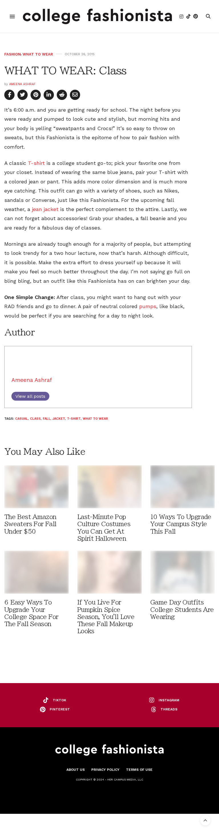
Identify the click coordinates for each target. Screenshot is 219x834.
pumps (147, 306)
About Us (75, 770)
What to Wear (38, 54)
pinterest (60, 709)
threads (169, 709)
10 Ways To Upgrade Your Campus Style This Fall (180, 524)
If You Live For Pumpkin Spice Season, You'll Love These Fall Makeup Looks (105, 616)
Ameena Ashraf (22, 84)
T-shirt (36, 163)
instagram (169, 700)
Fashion (12, 54)
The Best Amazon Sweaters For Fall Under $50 (30, 524)
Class (35, 419)
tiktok (59, 700)
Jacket (58, 419)
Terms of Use (139, 770)
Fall (46, 419)
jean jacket (45, 209)
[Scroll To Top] (205, 820)
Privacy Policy (105, 770)
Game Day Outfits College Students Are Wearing (182, 609)
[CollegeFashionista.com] (97, 16)
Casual (21, 419)
